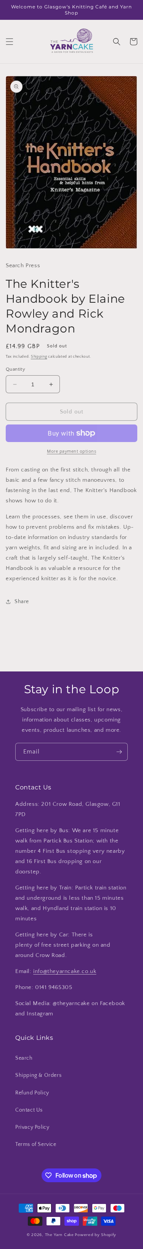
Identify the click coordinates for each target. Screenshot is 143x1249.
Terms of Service (35, 1144)
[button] (9, 41)
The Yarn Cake (59, 1235)
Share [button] (21, 602)
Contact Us (29, 1110)
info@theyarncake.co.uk (64, 971)
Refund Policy (32, 1093)
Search (24, 1058)
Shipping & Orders (38, 1075)
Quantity (15, 369)
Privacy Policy (32, 1127)
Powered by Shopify (95, 1235)
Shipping (39, 357)
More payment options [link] (71, 451)
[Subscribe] (119, 752)
